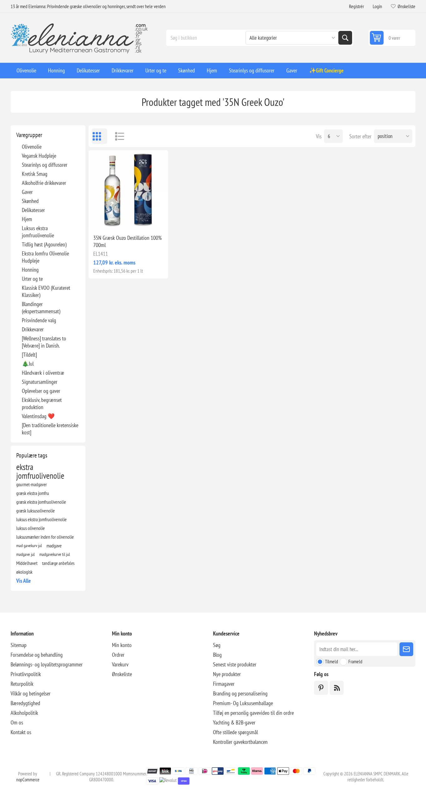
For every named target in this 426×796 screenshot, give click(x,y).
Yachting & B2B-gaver (234, 722)
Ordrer (118, 654)
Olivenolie (31, 146)
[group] (128, 190)
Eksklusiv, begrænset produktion (42, 403)
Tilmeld (331, 661)
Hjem (27, 219)
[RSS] (337, 688)
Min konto (122, 645)
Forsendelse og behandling (37, 654)
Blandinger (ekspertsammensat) (41, 307)
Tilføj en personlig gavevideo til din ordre (253, 712)
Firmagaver (224, 683)
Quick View (114, 219)
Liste (116, 136)
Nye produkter (227, 674)
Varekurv (120, 664)
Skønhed (30, 201)
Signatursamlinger (39, 381)
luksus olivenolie (30, 528)
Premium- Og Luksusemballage (243, 703)
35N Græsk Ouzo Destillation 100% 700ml (127, 241)
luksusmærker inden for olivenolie (45, 537)
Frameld (355, 661)
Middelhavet (26, 563)
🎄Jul (28, 363)
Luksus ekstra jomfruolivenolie (38, 232)
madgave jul (25, 554)
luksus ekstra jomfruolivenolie (41, 519)
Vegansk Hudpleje (39, 155)
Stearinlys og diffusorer (44, 164)
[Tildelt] (29, 354)
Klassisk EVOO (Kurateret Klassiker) (46, 291)
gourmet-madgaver (31, 484)
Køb (141, 219)
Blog (217, 654)
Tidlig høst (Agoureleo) (44, 244)
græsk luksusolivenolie (35, 510)
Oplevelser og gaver (41, 390)
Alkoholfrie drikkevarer (44, 182)
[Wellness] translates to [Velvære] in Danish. (44, 342)
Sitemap (19, 645)
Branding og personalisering (240, 693)
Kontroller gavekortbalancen (240, 741)
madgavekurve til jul (54, 554)
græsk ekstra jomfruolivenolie (41, 502)
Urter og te (32, 278)
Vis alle (23, 580)
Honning (30, 269)
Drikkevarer (33, 329)
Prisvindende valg (39, 320)
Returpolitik (22, 683)
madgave (54, 545)
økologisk (24, 572)
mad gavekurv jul (29, 545)
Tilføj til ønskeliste (100, 219)
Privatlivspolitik (26, 674)
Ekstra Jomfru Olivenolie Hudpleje (45, 257)
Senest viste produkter (234, 664)
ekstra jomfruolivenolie (40, 471)
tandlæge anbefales (58, 563)
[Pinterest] (321, 688)
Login (377, 6)
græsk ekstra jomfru (32, 493)
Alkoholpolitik (24, 712)
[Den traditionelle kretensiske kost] (50, 429)
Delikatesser (33, 210)
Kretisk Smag (34, 173)
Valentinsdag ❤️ (38, 416)
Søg (345, 38)
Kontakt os (21, 732)
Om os (17, 722)
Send (406, 649)
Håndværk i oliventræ (43, 372)
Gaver (27, 191)
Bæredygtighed (25, 703)
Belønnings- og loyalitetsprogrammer (47, 664)
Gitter (99, 136)
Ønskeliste (122, 674)
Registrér (356, 6)
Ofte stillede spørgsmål (235, 732)
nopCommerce (27, 780)
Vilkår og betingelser (31, 693)
